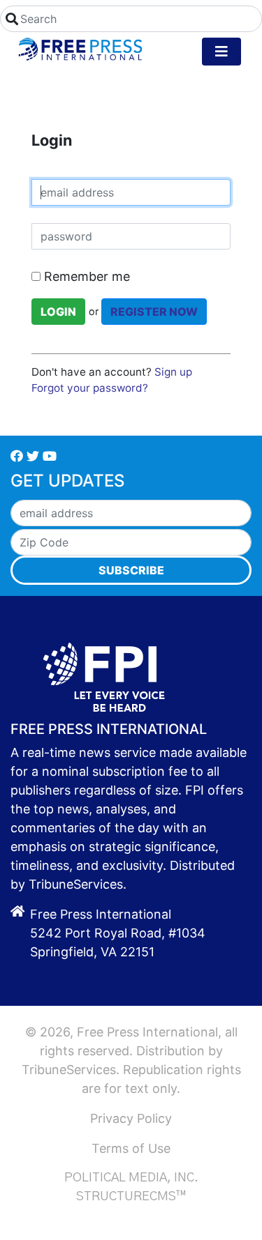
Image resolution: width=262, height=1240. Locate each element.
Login (58, 312)
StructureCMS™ (131, 1197)
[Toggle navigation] (221, 52)
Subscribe (131, 570)
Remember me (85, 276)
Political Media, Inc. (131, 1178)
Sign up (173, 371)
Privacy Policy (131, 1118)
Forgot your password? (89, 388)
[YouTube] (50, 456)
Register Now (154, 312)
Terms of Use (131, 1148)
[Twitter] (33, 456)
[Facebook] (16, 456)
